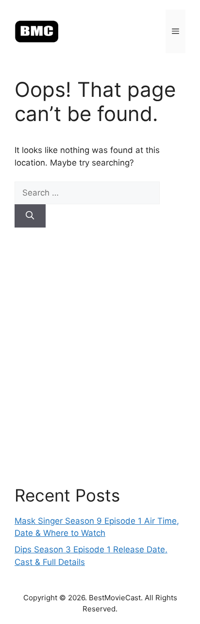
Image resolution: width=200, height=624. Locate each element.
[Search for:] (87, 193)
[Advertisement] (100, 356)
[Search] (30, 216)
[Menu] (175, 31)
